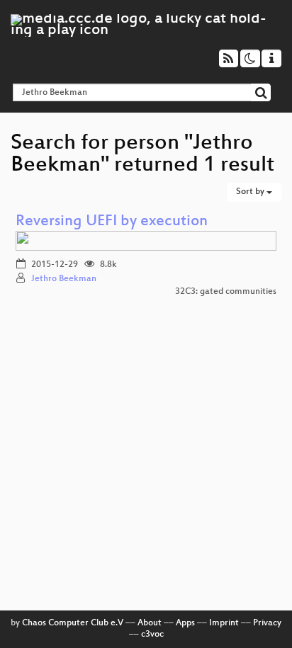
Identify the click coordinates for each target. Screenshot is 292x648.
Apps (185, 623)
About (149, 623)
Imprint (224, 623)
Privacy (267, 623)
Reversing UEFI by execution (112, 222)
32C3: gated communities (225, 292)
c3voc (152, 635)
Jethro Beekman (63, 279)
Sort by (251, 192)
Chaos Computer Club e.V (72, 623)
